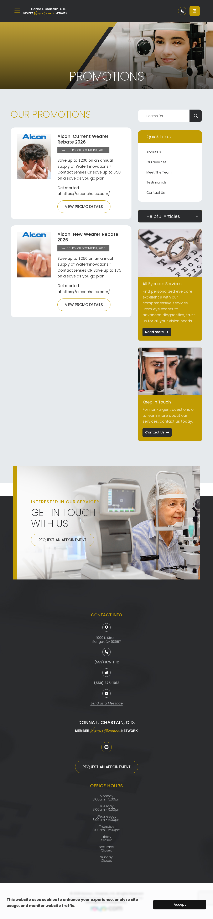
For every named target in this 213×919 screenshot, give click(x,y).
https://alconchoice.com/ (86, 193)
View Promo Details (84, 206)
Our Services (156, 162)
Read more (154, 332)
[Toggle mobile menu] (17, 10)
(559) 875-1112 (106, 662)
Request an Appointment (62, 539)
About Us (153, 152)
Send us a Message (106, 704)
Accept (180, 904)
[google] (106, 747)
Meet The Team (159, 172)
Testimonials (156, 182)
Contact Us (155, 192)
